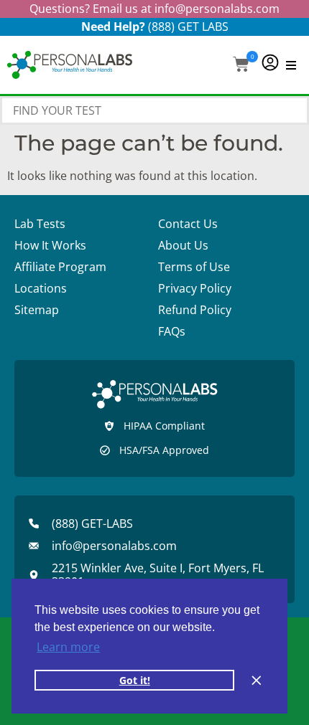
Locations (40, 288)
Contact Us (188, 224)
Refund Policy (194, 310)
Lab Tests (39, 224)
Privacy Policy (194, 288)
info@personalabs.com (217, 8)
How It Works (50, 245)
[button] (241, 65)
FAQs (171, 331)
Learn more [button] (68, 647)
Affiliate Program (60, 267)
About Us (183, 245)
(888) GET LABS (188, 26)
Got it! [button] (134, 680)
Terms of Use (194, 267)
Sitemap (36, 310)
